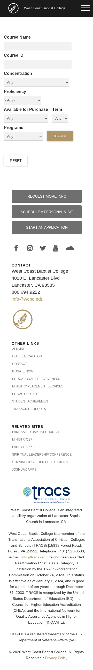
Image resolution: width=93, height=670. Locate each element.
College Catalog (27, 356)
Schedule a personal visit (47, 212)
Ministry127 (22, 439)
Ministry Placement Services (37, 386)
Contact (19, 364)
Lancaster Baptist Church (35, 432)
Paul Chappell (24, 447)
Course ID (14, 55)
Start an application (47, 227)
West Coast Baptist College (44, 8)
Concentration (18, 73)
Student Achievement (31, 401)
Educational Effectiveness (36, 379)
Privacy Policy (25, 394)
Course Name (17, 37)
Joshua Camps (24, 469)
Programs (13, 127)
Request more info (46, 196)
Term (57, 109)
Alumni (18, 349)
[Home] (14, 8)
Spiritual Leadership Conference (42, 454)
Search (60, 136)
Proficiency (15, 91)
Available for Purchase (26, 109)
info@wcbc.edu (27, 299)
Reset (16, 161)
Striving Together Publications (40, 462)
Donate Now (22, 371)
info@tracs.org (33, 557)
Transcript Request (30, 409)
